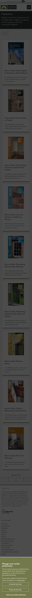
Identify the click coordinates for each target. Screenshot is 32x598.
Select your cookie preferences (16, 594)
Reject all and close (15, 590)
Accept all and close (15, 584)
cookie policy (21, 580)
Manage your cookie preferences (11, 565)
